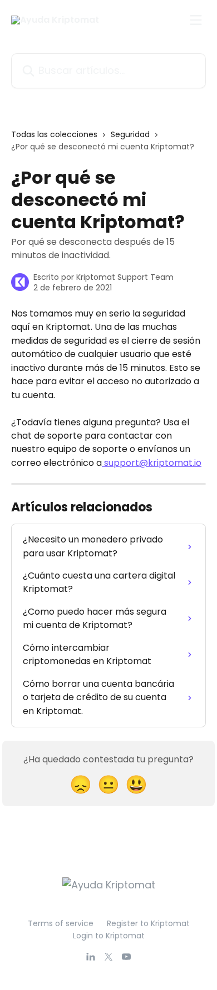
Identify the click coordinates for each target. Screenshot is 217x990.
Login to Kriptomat (109, 935)
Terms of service (60, 923)
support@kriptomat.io (152, 462)
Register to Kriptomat (148, 923)
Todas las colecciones (54, 134)
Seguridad (130, 134)
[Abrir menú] (196, 20)
